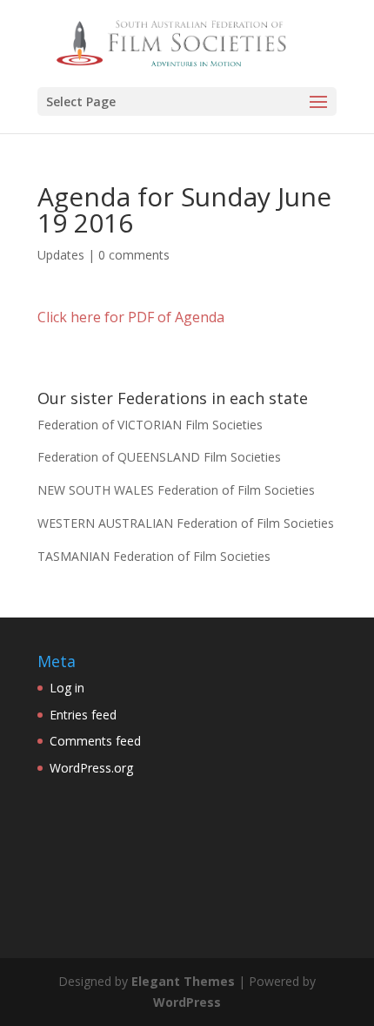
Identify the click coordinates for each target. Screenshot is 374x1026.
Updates (60, 254)
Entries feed (83, 714)
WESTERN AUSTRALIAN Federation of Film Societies (185, 523)
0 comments (134, 254)
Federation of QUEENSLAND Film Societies (159, 457)
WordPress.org (91, 767)
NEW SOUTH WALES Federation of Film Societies (176, 490)
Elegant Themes (183, 981)
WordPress (187, 1002)
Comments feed (95, 740)
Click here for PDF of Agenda (130, 317)
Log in (67, 687)
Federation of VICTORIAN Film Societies (150, 424)
